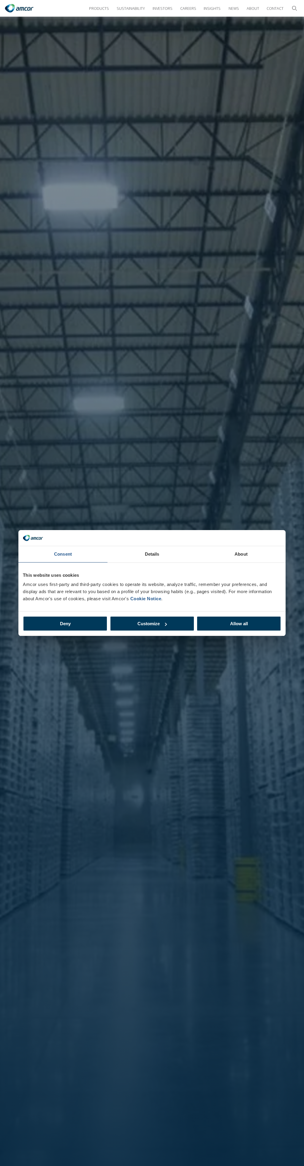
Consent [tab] (63, 554)
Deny (65, 623)
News (234, 8)
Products (99, 8)
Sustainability (131, 8)
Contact (275, 8)
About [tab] (241, 554)
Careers (188, 8)
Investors (162, 8)
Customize (148, 623)
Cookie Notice (146, 598)
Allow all (239, 623)
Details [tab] (152, 554)
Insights (212, 8)
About (253, 8)
